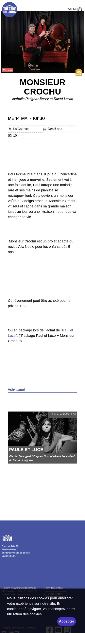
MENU (75, 9)
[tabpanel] (42, 42)
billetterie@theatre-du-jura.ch (16, 553)
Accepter (66, 621)
